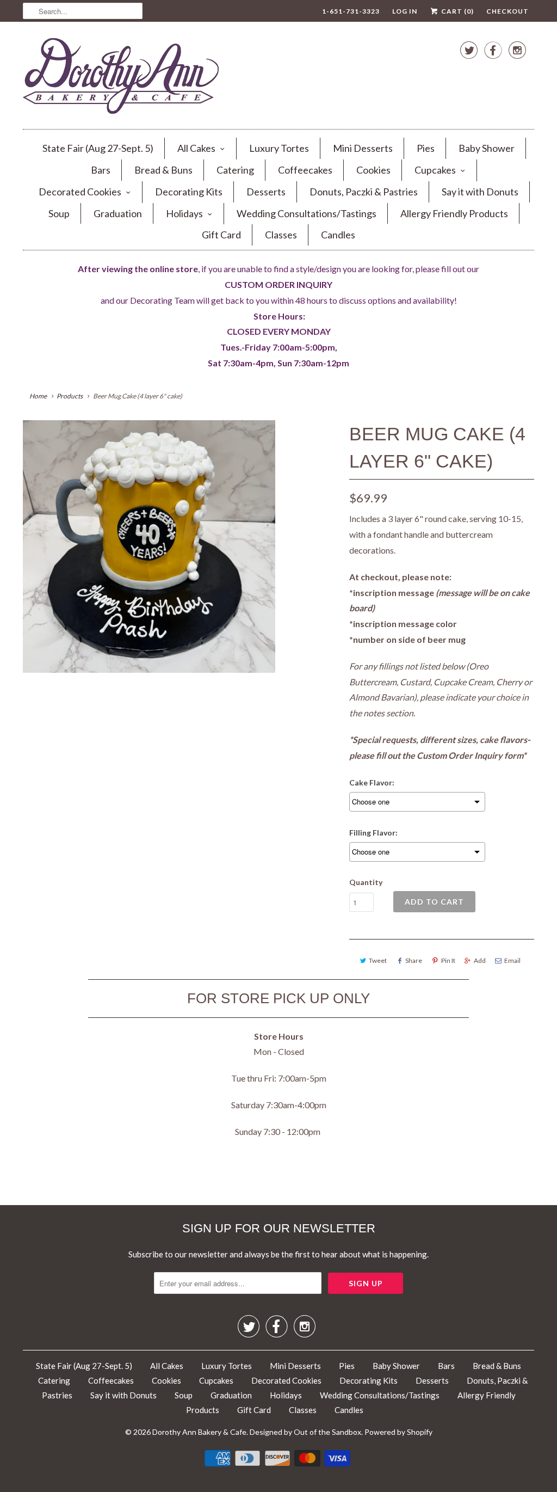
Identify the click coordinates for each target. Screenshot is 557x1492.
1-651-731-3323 (351, 11)
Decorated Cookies (80, 192)
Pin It (448, 960)
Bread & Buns (163, 170)
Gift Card (221, 235)
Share (413, 960)
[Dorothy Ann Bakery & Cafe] (121, 78)
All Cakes (196, 148)
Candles (338, 235)
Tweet (378, 960)
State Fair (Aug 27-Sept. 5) (97, 148)
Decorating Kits (188, 192)
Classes (281, 235)
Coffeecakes (305, 170)
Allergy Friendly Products (454, 213)
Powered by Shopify (398, 1431)
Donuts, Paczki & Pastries (364, 192)
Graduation (118, 213)
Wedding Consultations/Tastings (306, 213)
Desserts (266, 192)
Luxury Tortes (279, 148)
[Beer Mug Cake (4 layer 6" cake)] (149, 546)
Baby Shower (487, 148)
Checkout (507, 11)
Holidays (184, 213)
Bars (100, 170)
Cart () (457, 11)
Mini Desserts (363, 148)
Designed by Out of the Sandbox (305, 1431)
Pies (426, 148)
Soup (59, 213)
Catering (235, 170)
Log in (404, 11)
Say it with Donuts (480, 192)
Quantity (365, 882)
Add (480, 960)
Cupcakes (435, 170)
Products (70, 396)
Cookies (373, 170)
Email (512, 960)
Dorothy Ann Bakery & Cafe (199, 1431)
